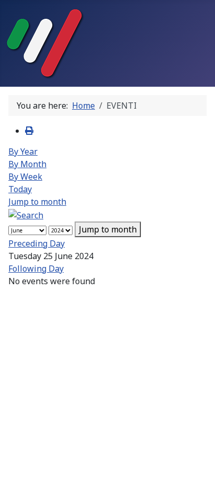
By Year (23, 151)
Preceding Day (36, 243)
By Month (27, 164)
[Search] (25, 214)
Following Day (36, 268)
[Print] (29, 130)
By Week (25, 176)
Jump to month (37, 201)
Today (20, 189)
